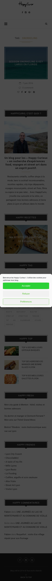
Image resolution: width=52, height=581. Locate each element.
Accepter (26, 286)
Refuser (26, 293)
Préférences (26, 301)
